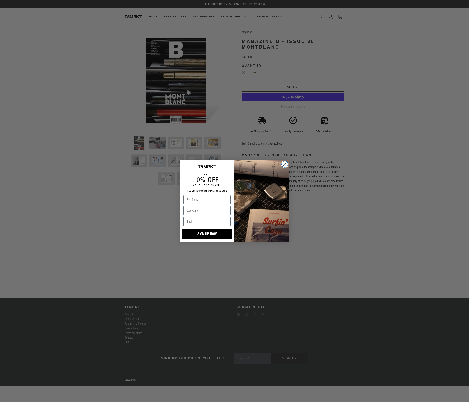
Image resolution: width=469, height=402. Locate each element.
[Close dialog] (285, 164)
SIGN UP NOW (207, 234)
